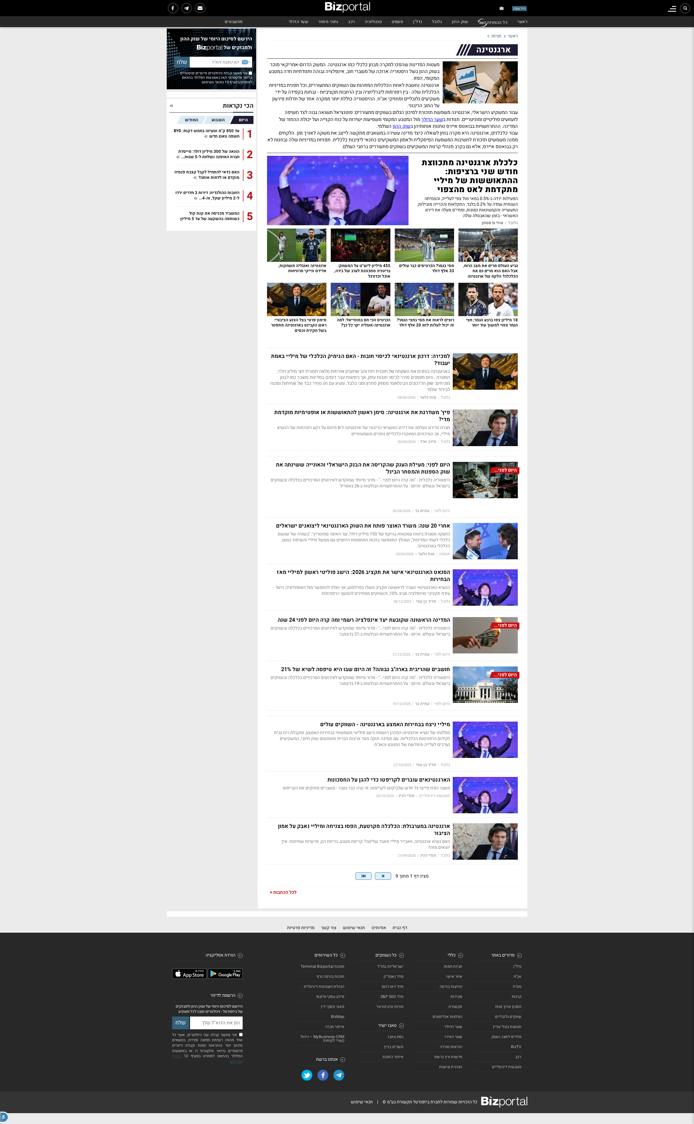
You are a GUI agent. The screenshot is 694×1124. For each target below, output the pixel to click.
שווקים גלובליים (508, 1017)
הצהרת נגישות (450, 1067)
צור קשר (328, 928)
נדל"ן (417, 22)
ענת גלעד (428, 397)
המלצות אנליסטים (447, 1017)
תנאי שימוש (354, 928)
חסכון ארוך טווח (508, 1006)
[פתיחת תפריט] (672, 9)
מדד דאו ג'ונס (393, 986)
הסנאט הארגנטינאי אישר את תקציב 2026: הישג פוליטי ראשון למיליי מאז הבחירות (363, 576)
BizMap (338, 1017)
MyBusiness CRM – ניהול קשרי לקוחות (323, 1038)
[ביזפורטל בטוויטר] (306, 1075)
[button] (4, 1117)
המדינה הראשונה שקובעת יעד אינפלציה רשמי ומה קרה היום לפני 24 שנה (364, 620)
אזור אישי (454, 976)
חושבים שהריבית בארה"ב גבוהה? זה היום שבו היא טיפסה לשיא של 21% (365, 669)
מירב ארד (428, 442)
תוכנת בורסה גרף (331, 976)
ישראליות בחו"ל (390, 966)
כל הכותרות (497, 23)
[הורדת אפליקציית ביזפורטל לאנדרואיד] (225, 977)
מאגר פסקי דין (333, 1006)
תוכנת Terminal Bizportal (323, 966)
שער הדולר (299, 22)
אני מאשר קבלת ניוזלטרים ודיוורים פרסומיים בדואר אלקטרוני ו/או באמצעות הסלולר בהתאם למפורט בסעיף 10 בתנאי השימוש (216, 78)
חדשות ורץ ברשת (448, 1057)
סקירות (456, 996)
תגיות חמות (453, 966)
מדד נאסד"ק (393, 976)
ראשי (522, 22)
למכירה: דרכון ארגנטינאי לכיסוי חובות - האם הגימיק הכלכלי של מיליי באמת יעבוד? (360, 360)
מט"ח (517, 986)
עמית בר (422, 511)
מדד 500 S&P (392, 996)
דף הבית (400, 928)
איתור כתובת (393, 1057)
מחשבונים (234, 22)
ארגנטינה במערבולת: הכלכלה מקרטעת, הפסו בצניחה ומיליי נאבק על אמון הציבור (364, 830)
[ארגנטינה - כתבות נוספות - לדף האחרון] (363, 876)
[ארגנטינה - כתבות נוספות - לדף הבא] (383, 876)
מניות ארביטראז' (390, 1006)
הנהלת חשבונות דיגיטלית (324, 986)
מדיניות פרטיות (300, 928)
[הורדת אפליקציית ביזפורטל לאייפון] (189, 977)
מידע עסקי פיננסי (330, 996)
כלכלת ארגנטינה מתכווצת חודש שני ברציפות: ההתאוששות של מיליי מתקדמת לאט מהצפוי (470, 176)
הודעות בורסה (451, 986)
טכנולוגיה (373, 22)
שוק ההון (460, 22)
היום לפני (442, 511)
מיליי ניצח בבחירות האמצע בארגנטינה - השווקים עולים (385, 724)
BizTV (516, 1047)
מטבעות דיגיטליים (434, 796)
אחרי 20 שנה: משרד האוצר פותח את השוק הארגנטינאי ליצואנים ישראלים (363, 525)
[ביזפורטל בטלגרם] (186, 8)
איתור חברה (335, 1027)
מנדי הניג (407, 796)
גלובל (437, 22)
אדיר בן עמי (426, 601)
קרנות (517, 996)
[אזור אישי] (502, 8)
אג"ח (517, 976)
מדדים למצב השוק (506, 1037)
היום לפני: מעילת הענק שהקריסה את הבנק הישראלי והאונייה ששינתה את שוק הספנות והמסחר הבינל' (363, 468)
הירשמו (519, 8)
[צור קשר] (200, 8)
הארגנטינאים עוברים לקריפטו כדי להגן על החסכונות (388, 779)
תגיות (496, 36)
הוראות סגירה (451, 1047)
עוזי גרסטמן (492, 223)
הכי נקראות (238, 106)
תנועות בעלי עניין (507, 1027)
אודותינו (378, 928)
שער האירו (453, 1037)
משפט (397, 22)
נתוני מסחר (328, 22)
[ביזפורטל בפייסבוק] (173, 8)
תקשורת (455, 1006)
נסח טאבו (395, 1037)
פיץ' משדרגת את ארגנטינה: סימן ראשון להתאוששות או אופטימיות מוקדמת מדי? (362, 416)
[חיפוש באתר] (685, 8)
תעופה (444, 554)
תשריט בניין (394, 1047)
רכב (351, 22)
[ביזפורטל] (347, 7)
